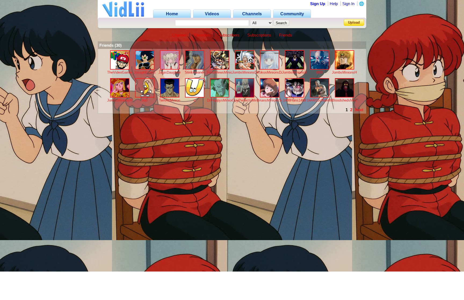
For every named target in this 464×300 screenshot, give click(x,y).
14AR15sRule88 (319, 100)
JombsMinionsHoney (123, 100)
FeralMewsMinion (220, 72)
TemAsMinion (169, 100)
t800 (319, 72)
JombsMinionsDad (246, 72)
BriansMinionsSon (271, 100)
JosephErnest (144, 72)
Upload (354, 22)
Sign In (348, 3)
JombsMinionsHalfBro (349, 72)
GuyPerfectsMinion (247, 100)
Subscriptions (259, 35)
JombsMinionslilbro (297, 72)
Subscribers (229, 35)
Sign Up (317, 3)
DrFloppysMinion (220, 100)
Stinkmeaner (194, 72)
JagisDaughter (169, 72)
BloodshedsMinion (346, 100)
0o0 (144, 100)
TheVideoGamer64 (121, 72)
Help (334, 3)
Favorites (202, 35)
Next (359, 109)
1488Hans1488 (294, 100)
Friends (285, 35)
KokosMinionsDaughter (275, 72)
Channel (179, 35)
